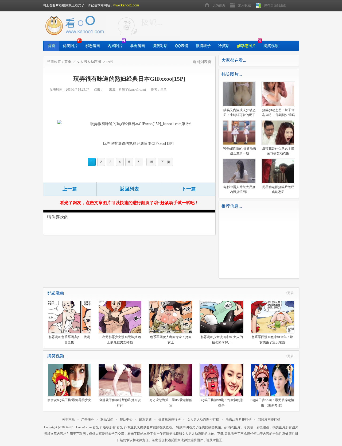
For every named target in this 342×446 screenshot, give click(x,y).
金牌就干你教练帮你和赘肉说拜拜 (120, 402)
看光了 (97, 427)
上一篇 (70, 189)
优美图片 (70, 46)
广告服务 (87, 419)
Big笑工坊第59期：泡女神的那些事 (221, 402)
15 (151, 162)
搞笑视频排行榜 (169, 419)
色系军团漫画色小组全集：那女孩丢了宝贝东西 (272, 339)
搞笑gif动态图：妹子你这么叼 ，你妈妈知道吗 (278, 112)
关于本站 (68, 419)
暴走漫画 (137, 46)
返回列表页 (202, 62)
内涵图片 (115, 46)
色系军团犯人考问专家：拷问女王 (171, 339)
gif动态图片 (246, 46)
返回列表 (129, 189)
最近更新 (145, 419)
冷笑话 (224, 46)
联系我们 (106, 419)
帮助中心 (126, 419)
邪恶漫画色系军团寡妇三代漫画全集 (69, 339)
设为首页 (218, 5)
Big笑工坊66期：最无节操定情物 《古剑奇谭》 (272, 402)
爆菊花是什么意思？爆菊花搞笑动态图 (278, 151)
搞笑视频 (270, 46)
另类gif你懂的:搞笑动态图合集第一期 (239, 151)
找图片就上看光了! (143, 26)
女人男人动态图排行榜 (203, 419)
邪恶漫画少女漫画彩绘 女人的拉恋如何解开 (221, 339)
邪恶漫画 (92, 46)
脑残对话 (160, 46)
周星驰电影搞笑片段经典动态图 (278, 189)
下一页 (165, 162)
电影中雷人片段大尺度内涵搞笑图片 (239, 189)
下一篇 (188, 189)
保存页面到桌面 (275, 5)
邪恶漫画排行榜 (269, 419)
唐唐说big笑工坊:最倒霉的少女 (69, 400)
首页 (51, 46)
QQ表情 (181, 46)
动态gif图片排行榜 (238, 419)
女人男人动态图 (89, 62)
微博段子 (203, 46)
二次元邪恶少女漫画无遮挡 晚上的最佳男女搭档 (120, 339)
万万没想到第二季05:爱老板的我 (170, 402)
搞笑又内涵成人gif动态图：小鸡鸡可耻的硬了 (239, 112)
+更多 (289, 293)
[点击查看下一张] (134, 124)
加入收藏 (244, 5)
